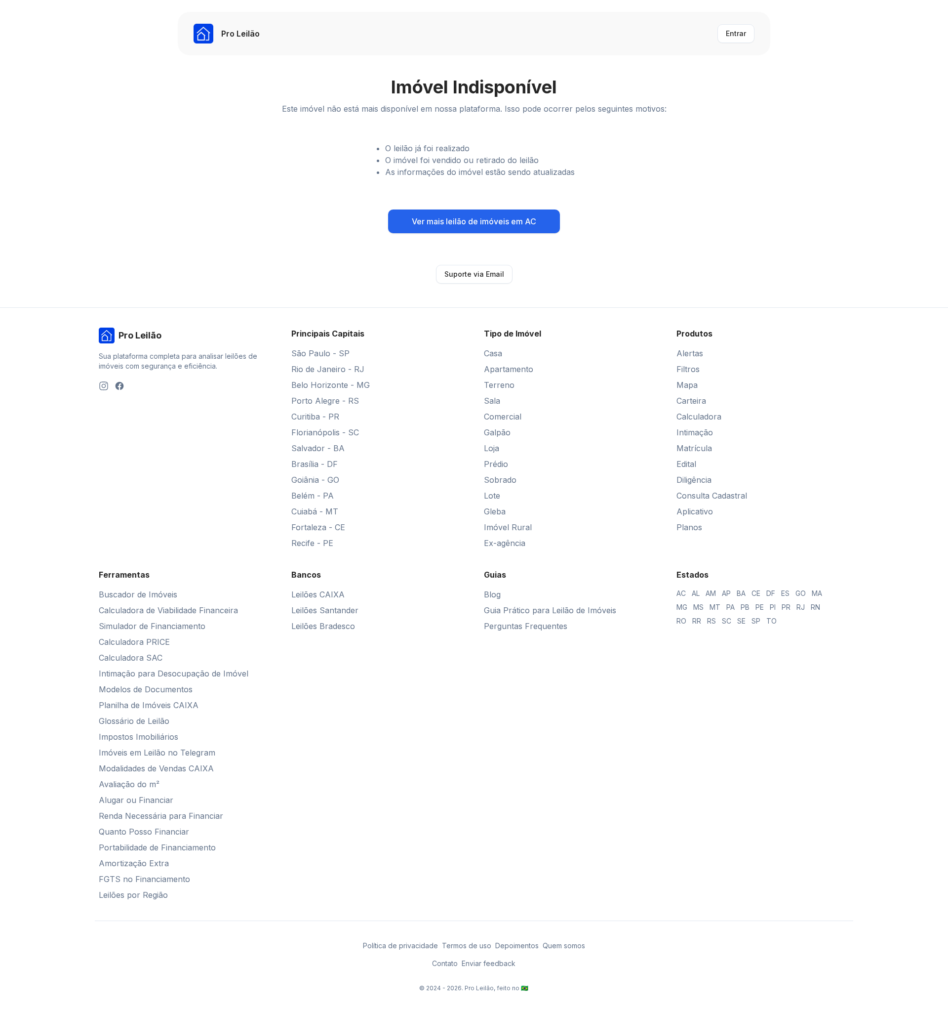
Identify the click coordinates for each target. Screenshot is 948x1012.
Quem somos (564, 945)
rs (711, 621)
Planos (689, 527)
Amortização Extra (134, 863)
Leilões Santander (324, 610)
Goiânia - (315, 480)
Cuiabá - (314, 511)
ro (681, 621)
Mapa (687, 385)
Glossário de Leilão (134, 721)
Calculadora (698, 417)
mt (715, 607)
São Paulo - (320, 353)
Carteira (691, 401)
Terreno (499, 385)
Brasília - (314, 464)
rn (815, 607)
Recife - (312, 543)
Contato (445, 963)
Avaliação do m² (129, 784)
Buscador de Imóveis (138, 594)
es (785, 593)
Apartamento (508, 369)
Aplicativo (694, 511)
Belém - (312, 496)
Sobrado (500, 480)
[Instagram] (104, 386)
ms (698, 607)
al (696, 593)
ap (726, 593)
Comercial (502, 417)
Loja (491, 448)
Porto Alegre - (325, 401)
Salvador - (318, 448)
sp (755, 621)
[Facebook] (119, 386)
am (711, 593)
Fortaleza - (318, 527)
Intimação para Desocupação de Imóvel (173, 673)
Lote (492, 496)
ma (817, 593)
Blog (492, 594)
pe (759, 607)
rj (800, 607)
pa (730, 607)
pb (745, 607)
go (800, 593)
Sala (492, 401)
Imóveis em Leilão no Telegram (157, 753)
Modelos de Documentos (146, 689)
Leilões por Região (133, 895)
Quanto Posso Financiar (144, 832)
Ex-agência (504, 543)
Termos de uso (466, 945)
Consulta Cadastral (711, 496)
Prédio (496, 464)
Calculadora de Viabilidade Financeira (168, 610)
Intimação (694, 432)
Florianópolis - (325, 432)
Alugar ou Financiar (136, 800)
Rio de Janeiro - (327, 369)
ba (741, 593)
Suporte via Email (474, 274)
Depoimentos (517, 945)
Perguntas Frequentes (525, 626)
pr (786, 607)
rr (696, 621)
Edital (686, 464)
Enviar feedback (488, 963)
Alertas (689, 353)
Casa (493, 353)
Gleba (495, 511)
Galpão (497, 432)
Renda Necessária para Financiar (161, 816)
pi (773, 607)
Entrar (736, 33)
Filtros (688, 369)
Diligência (693, 480)
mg (681, 607)
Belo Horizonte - (330, 385)
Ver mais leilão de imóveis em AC (474, 221)
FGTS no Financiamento (144, 879)
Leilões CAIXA (318, 594)
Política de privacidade (400, 945)
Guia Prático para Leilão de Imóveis (550, 610)
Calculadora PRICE (134, 642)
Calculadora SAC (130, 658)
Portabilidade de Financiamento (157, 847)
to (771, 621)
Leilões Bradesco (323, 626)
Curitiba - (315, 417)
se (741, 621)
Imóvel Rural (508, 527)
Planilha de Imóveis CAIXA (148, 705)
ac (681, 593)
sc (726, 621)
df (770, 593)
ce (755, 593)
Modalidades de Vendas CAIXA (156, 768)
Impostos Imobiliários (138, 737)
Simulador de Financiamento (152, 626)
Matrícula (694, 448)
